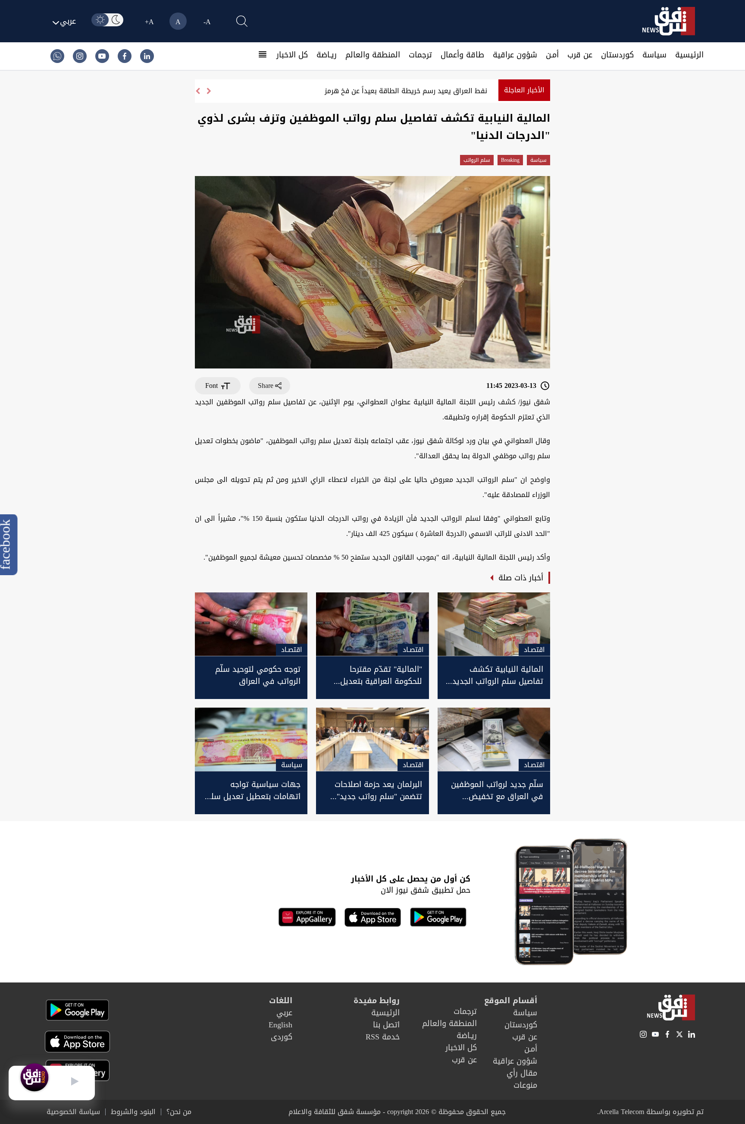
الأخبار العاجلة (524, 90)
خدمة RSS (383, 1037)
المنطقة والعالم (372, 54)
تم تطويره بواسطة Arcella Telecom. (650, 1111)
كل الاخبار (292, 54)
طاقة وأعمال (462, 54)
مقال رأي (522, 1073)
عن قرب (579, 54)
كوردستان (617, 54)
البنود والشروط (133, 1112)
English (280, 1024)
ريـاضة (326, 54)
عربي (284, 1012)
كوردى (281, 1037)
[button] (197, 91)
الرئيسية (689, 54)
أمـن (552, 54)
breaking (510, 160)
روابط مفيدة (377, 1000)
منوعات (525, 1085)
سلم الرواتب (476, 160)
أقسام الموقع (510, 1000)
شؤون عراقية (515, 54)
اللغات (280, 1000)
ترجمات (420, 54)
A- (207, 21)
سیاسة (654, 54)
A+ (149, 21)
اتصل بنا (386, 1024)
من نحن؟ (178, 1112)
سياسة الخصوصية (73, 1112)
